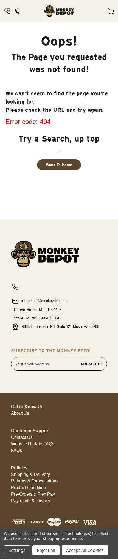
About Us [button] (20, 413)
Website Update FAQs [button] (32, 444)
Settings (17, 550)
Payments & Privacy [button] (30, 500)
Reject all (46, 550)
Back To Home (59, 165)
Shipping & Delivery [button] (30, 474)
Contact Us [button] (22, 437)
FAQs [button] (16, 450)
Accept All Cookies (85, 550)
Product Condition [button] (28, 487)
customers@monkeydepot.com (45, 301)
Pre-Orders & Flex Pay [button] (33, 494)
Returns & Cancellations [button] (34, 481)
